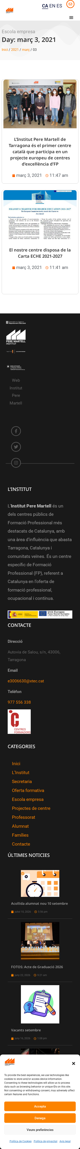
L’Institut (20, 772)
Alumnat (20, 826)
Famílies (20, 835)
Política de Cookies (21, 1141)
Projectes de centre (31, 808)
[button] (73, 1063)
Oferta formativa (28, 790)
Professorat (23, 817)
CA (45, 6)
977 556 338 (19, 702)
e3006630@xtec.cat (26, 681)
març (26, 50)
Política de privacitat (45, 1141)
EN (52, 6)
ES (59, 6)
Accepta (40, 1106)
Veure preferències (40, 1130)
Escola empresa (28, 799)
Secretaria (22, 781)
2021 (15, 50)
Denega (40, 1118)
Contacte (21, 844)
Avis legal (65, 1141)
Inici (5, 50)
